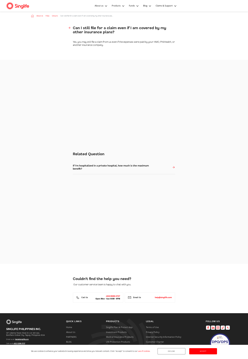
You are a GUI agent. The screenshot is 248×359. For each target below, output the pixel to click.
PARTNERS (71, 337)
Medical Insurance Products (120, 337)
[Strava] (228, 327)
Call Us (84, 297)
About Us (39, 16)
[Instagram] (218, 327)
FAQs (47, 16)
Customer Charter (155, 341)
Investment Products (116, 332)
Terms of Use (152, 327)
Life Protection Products (118, 341)
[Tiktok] (223, 327)
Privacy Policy (152, 332)
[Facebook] (208, 327)
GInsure (55, 16)
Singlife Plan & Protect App (119, 327)
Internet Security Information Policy (163, 337)
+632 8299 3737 (19, 343)
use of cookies (144, 351)
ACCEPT (203, 351)
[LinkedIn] (213, 327)
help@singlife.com (22, 339)
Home (69, 327)
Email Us (137, 297)
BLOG (69, 341)
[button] (100, 5)
